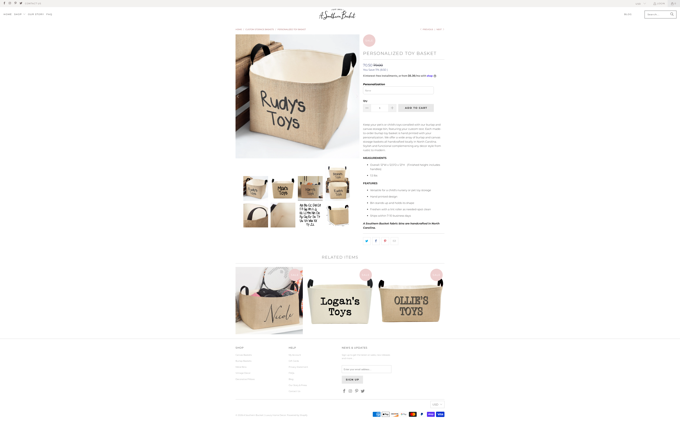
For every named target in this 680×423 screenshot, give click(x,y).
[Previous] (238, 96)
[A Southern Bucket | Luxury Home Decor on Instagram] (9, 3)
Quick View (269, 314)
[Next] (357, 96)
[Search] (672, 14)
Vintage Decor (243, 373)
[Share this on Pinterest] (385, 241)
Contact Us (33, 3)
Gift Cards (294, 361)
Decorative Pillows (245, 379)
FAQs (291, 373)
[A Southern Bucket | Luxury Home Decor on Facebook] (4, 3)
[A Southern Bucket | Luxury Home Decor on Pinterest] (15, 3)
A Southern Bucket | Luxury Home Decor (264, 415)
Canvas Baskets (244, 355)
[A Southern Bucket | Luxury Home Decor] (337, 14)
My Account (295, 355)
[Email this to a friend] (394, 241)
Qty (365, 100)
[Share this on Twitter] (367, 241)
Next (439, 29)
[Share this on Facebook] (376, 241)
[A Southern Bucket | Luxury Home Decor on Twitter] (20, 3)
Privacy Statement (298, 367)
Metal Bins (241, 367)
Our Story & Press (298, 385)
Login (661, 3)
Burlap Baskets (243, 361)
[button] (20, 14)
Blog (291, 379)
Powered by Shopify (297, 415)
